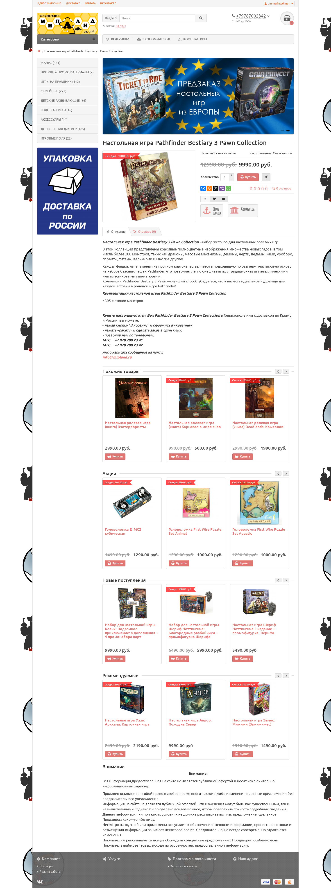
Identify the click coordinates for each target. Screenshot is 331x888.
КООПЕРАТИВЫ (195, 39)
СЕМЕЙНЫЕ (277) (53, 91)
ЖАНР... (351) (50, 63)
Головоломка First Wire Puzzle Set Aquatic (258, 531)
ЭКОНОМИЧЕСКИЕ (157, 39)
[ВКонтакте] (203, 188)
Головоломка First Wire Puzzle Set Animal (195, 531)
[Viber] (222, 188)
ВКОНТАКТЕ (108, 3)
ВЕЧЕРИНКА (120, 39)
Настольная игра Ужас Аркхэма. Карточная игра (127, 721)
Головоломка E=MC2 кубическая (123, 531)
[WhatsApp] (228, 188)
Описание (118, 231)
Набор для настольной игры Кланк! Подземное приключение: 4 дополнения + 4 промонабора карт (131, 630)
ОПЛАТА (90, 3)
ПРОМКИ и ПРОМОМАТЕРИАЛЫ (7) (67, 72)
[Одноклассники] (209, 188)
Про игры (46, 866)
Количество (209, 177)
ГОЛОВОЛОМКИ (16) (56, 110)
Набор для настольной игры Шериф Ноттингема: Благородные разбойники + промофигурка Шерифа (194, 630)
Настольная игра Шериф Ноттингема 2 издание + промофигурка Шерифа (254, 628)
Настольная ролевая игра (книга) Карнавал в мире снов (195, 424)
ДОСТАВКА (73, 3)
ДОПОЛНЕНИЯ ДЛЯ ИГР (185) (63, 129)
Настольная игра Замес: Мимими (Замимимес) (253, 721)
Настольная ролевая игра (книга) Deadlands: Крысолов (257, 424)
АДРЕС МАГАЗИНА (49, 3)
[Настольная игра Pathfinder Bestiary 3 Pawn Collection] (149, 186)
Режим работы (50, 871)
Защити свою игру (183, 866)
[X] (215, 188)
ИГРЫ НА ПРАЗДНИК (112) (60, 81)
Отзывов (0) (147, 231)
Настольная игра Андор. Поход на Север (190, 721)
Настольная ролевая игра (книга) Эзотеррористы (128, 424)
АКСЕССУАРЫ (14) (54, 119)
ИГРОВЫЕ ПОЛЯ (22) (56, 138)
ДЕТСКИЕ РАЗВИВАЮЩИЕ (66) (63, 100)
